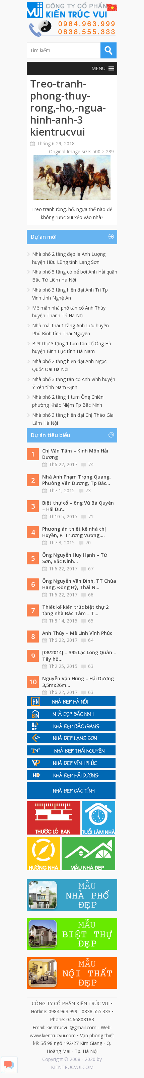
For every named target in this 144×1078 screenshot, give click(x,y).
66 (90, 594)
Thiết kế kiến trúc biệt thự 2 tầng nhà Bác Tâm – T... (75, 610)
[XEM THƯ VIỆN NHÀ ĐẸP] (88, 868)
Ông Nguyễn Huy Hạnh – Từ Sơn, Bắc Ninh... (74, 558)
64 (90, 640)
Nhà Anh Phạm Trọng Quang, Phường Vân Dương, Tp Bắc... (76, 480)
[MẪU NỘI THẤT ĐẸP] (72, 987)
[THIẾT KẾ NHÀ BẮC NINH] (71, 717)
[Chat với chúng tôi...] (9, 1071)
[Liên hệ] (72, 35)
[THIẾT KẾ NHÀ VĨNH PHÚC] (71, 766)
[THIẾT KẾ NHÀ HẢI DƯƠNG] (71, 778)
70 (88, 542)
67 (90, 568)
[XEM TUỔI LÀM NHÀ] (98, 833)
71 (90, 516)
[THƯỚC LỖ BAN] (54, 833)
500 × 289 (103, 151)
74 (90, 464)
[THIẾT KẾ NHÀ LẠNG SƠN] (71, 741)
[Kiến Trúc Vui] (72, 10)
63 (90, 666)
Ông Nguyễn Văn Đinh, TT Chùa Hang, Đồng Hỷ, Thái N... (79, 584)
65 (90, 620)
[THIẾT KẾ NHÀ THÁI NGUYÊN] (71, 753)
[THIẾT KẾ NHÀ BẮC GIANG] (71, 729)
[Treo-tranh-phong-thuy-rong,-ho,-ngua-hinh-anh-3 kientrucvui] (72, 198)
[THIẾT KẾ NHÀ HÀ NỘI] (71, 704)
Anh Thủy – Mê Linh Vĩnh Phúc (77, 633)
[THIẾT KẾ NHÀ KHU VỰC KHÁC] (71, 797)
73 (88, 490)
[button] (98, 68)
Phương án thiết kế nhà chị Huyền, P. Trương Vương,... (74, 532)
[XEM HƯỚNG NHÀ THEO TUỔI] (44, 868)
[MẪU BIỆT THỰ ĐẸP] (72, 948)
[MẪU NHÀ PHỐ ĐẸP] (72, 909)
